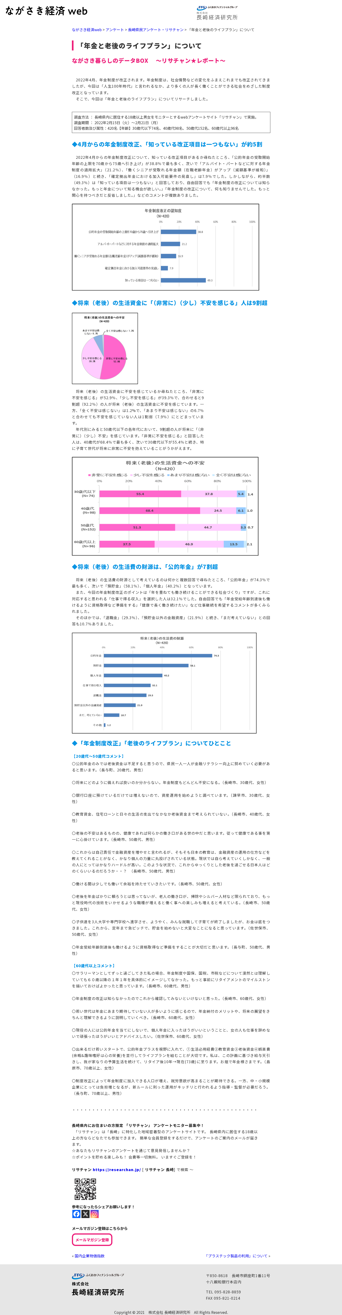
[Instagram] (95, 1214)
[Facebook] (76, 1214)
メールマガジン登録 (92, 1239)
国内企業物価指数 (89, 1256)
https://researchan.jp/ (117, 1169)
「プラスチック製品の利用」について (236, 1256)
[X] (85, 1214)
